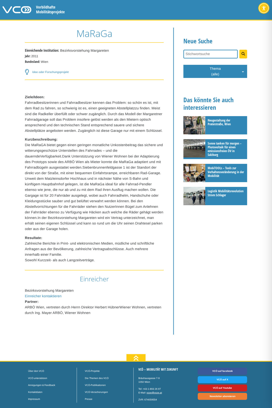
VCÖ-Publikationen (95, 385)
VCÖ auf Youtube (222, 388)
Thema (215, 71)
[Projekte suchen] (243, 54)
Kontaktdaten (35, 392)
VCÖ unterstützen (37, 378)
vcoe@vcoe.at (154, 392)
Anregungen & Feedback (41, 385)
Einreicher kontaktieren (43, 296)
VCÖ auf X (222, 379)
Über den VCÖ (36, 371)
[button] (94, 72)
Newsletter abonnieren (222, 396)
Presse (88, 399)
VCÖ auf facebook (222, 371)
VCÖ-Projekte (92, 371)
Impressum (34, 399)
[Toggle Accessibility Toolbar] (264, 8)
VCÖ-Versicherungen (96, 392)
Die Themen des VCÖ (97, 378)
